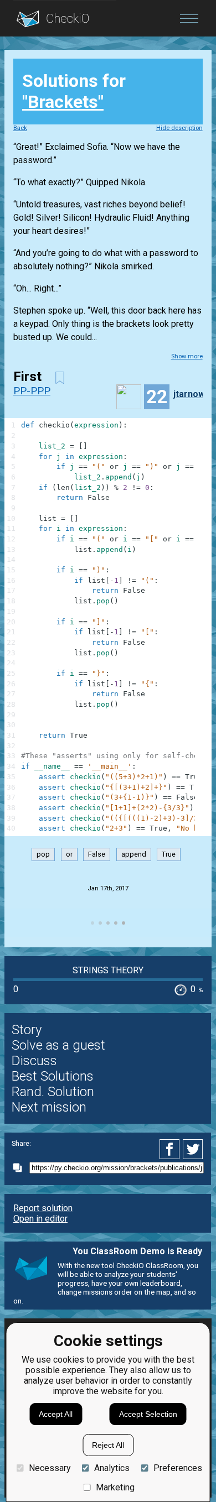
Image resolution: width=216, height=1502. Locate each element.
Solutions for (74, 91)
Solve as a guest (58, 1045)
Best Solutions (53, 1076)
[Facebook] (171, 1149)
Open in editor (40, 1218)
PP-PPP (31, 390)
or (69, 854)
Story (27, 1029)
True (169, 854)
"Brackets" (63, 101)
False (96, 854)
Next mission (49, 1107)
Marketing (115, 1487)
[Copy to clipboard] (20, 1168)
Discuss (34, 1060)
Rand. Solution (53, 1091)
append (133, 854)
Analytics (112, 1468)
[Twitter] (193, 1149)
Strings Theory (108, 970)
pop (43, 854)
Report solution (43, 1208)
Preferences (177, 1468)
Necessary (49, 1468)
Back (20, 128)
